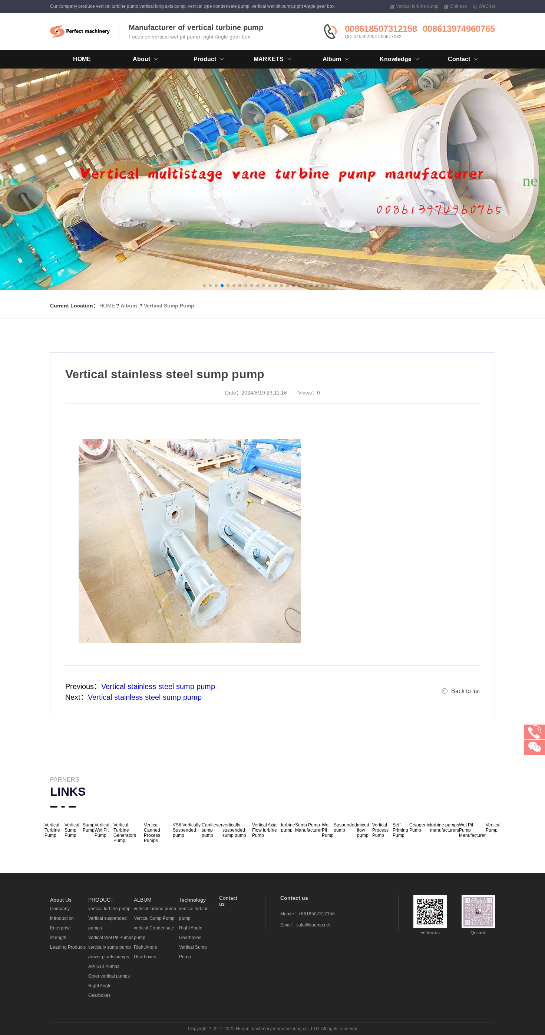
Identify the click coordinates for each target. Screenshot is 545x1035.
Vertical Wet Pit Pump (102, 830)
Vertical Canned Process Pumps (152, 832)
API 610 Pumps (103, 966)
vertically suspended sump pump (234, 830)
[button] (204, 285)
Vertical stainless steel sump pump (158, 686)
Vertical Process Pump (380, 830)
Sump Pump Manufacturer (308, 827)
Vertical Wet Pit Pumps (110, 937)
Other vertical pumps (109, 976)
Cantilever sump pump (212, 830)
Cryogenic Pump (419, 827)
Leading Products (68, 947)
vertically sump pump (109, 947)
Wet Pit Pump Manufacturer (472, 830)
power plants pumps (108, 956)
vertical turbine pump (109, 908)
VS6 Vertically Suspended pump (187, 830)
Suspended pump (345, 827)
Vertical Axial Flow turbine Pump (265, 830)
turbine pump (288, 827)
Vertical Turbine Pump (52, 830)
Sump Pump (89, 827)
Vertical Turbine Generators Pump (124, 832)
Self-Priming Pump (400, 830)
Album (128, 306)
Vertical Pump (493, 827)
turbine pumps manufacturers (444, 827)
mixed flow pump (363, 830)
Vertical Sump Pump (169, 306)
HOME (82, 59)
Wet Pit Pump (328, 830)
